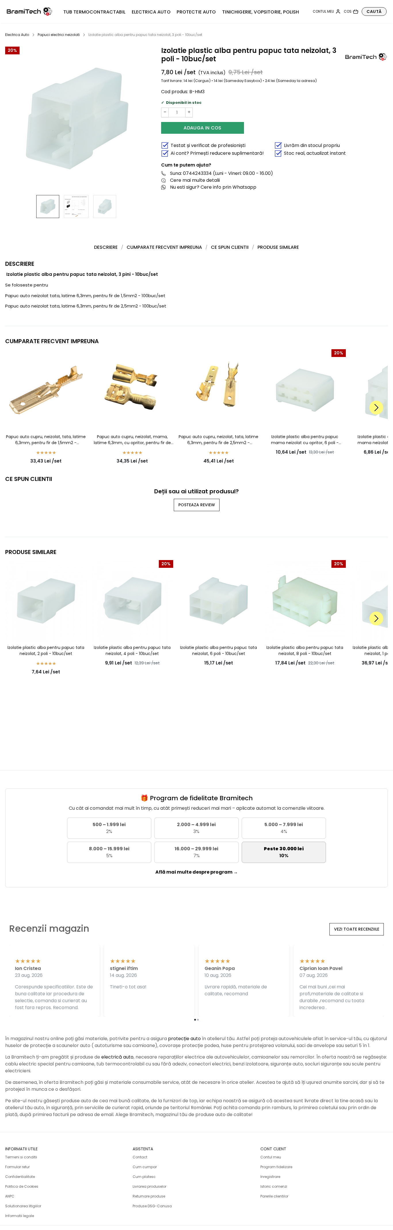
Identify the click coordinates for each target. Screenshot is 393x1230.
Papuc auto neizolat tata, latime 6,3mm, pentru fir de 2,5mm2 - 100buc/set (85, 306)
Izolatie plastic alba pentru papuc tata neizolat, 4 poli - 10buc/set (132, 650)
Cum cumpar (145, 1166)
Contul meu (270, 1157)
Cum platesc (144, 1176)
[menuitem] (47, 206)
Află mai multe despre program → (196, 872)
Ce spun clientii (230, 247)
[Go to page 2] (198, 1020)
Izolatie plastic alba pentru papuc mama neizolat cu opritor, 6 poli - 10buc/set (305, 440)
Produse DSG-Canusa (152, 1206)
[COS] (351, 11)
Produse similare (278, 247)
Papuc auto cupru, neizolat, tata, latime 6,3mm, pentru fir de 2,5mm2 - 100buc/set (218, 440)
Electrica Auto (151, 12)
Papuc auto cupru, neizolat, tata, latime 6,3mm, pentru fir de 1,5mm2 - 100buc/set (46, 440)
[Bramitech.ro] (29, 11)
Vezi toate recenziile (356, 929)
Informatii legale (19, 1215)
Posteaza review (196, 505)
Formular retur (17, 1166)
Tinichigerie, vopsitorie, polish (260, 12)
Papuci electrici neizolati (59, 34)
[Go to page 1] (195, 1020)
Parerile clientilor (274, 1196)
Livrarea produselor (149, 1186)
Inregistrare (270, 1176)
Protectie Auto (196, 12)
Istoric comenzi (273, 1186)
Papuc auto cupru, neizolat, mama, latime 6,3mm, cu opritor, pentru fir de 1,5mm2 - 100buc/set (132, 440)
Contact (140, 1157)
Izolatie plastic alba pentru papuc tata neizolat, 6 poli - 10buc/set (218, 650)
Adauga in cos (202, 128)
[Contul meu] (327, 11)
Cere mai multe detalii (195, 180)
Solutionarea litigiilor (23, 1206)
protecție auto (184, 1038)
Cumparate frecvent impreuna (164, 247)
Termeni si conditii (21, 1157)
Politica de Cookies (21, 1186)
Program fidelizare (276, 1166)
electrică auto (117, 1057)
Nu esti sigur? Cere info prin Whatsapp (213, 187)
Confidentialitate (20, 1176)
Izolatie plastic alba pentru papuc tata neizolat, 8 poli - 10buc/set (304, 650)
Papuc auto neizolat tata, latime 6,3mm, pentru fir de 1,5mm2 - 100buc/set (85, 296)
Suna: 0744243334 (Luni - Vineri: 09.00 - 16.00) (221, 173)
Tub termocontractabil (94, 12)
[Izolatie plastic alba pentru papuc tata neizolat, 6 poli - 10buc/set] (219, 601)
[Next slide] (376, 408)
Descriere (106, 247)
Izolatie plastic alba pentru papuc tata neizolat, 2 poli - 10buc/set (45, 650)
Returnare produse (149, 1196)
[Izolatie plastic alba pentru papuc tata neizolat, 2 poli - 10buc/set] (46, 601)
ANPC (9, 1196)
